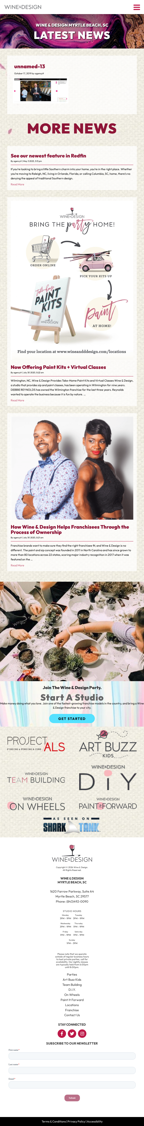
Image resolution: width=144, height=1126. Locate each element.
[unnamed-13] (40, 101)
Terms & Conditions (54, 1121)
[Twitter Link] (72, 1033)
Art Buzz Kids (72, 980)
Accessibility (95, 1121)
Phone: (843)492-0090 (72, 901)
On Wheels (72, 995)
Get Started (72, 718)
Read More (17, 184)
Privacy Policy (76, 1121)
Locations (72, 1005)
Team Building (72, 985)
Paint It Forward (72, 1000)
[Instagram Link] (82, 1033)
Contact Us (72, 1015)
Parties (72, 974)
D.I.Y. (72, 990)
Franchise (72, 1010)
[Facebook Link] (62, 1033)
